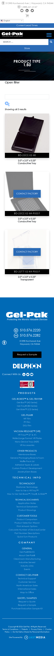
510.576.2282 (29, 335)
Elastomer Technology (27, 487)
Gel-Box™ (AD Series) (27, 403)
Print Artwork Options (27, 526)
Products (27, 393)
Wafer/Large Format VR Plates (27, 438)
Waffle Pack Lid (27, 461)
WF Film (27, 419)
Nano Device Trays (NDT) (27, 442)
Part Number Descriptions (27, 533)
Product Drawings (27, 510)
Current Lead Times (27, 25)
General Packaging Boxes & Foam (27, 458)
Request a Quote (27, 602)
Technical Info (27, 478)
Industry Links (27, 566)
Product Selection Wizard (27, 523)
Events (27, 569)
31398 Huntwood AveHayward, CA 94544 (29, 342)
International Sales (27, 589)
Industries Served (27, 562)
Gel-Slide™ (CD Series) (27, 410)
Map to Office (27, 592)
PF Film (27, 422)
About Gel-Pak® (27, 556)
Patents (25, 629)
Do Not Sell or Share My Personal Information (31, 632)
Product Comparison (27, 519)
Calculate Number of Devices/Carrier (27, 530)
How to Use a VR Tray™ (27, 491)
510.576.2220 (29, 330)
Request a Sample (27, 355)
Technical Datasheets (27, 507)
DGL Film (27, 426)
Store (27, 48)
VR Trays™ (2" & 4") (27, 435)
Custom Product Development (27, 468)
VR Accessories (27, 445)
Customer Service (27, 582)
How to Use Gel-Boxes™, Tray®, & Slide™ (27, 494)
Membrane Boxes (27, 455)
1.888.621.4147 (29, 7)
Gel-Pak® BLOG (27, 552)
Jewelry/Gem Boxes (27, 472)
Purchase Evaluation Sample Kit (27, 609)
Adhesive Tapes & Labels (27, 465)
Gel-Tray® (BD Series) (27, 406)
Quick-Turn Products (27, 537)
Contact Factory (27, 194)
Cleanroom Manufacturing (27, 559)
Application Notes (27, 503)
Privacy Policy (36, 629)
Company (27, 543)
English (6, 20)
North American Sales (27, 586)
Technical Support (27, 579)
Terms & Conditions (10, 629)
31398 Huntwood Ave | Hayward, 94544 (29, 3)
